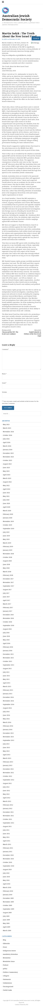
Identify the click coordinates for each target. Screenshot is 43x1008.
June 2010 (6, 877)
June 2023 (6, 467)
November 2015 (8, 658)
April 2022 (6, 489)
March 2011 (7, 844)
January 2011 (7, 851)
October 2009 (7, 905)
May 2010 (6, 880)
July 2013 (6, 744)
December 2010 (8, 855)
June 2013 (6, 747)
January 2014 (7, 729)
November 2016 (8, 618)
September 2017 (8, 586)
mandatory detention (10, 954)
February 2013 (8, 762)
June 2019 (6, 536)
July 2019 (6, 532)
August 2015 (7, 668)
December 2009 (8, 898)
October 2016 (7, 622)
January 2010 (7, 894)
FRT (27, 1004)
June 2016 (6, 636)
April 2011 (6, 841)
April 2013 (6, 754)
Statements (7, 979)
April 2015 (6, 683)
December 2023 (8, 453)
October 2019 (7, 525)
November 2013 (8, 737)
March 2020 (7, 510)
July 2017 (6, 593)
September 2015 (8, 665)
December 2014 (8, 697)
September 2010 (8, 866)
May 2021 (6, 496)
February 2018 (8, 575)
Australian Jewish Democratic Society (17, 17)
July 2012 (6, 787)
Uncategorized (8, 986)
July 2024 (6, 439)
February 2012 (8, 805)
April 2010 (6, 884)
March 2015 (7, 686)
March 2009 (7, 930)
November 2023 (8, 457)
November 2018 (8, 553)
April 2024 (6, 442)
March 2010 (7, 887)
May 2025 (6, 424)
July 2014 (6, 711)
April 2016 (6, 643)
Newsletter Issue (9, 961)
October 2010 (7, 862)
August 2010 (7, 869)
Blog (4, 940)
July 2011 (6, 830)
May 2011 (6, 837)
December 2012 (8, 769)
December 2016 (8, 615)
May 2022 (6, 485)
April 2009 (6, 927)
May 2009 (6, 923)
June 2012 (6, 790)
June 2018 (6, 564)
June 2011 (6, 833)
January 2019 (7, 550)
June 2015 (6, 676)
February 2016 (8, 647)
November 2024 (8, 431)
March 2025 (7, 428)
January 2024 (7, 449)
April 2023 (6, 475)
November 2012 (8, 772)
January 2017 (7, 611)
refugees (6, 976)
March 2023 (7, 478)
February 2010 (8, 891)
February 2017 (8, 607)
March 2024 (7, 446)
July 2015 (6, 672)
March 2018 (7, 571)
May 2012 (6, 794)
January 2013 (7, 765)
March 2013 (7, 758)
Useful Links (7, 990)
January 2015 (7, 693)
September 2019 (8, 528)
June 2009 (6, 920)
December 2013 (8, 733)
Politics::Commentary (10, 972)
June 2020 (6, 503)
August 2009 (7, 912)
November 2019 (8, 521)
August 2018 (7, 561)
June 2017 (6, 597)
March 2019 (7, 543)
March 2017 (7, 604)
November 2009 (8, 902)
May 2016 (6, 640)
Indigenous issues (9, 950)
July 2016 (6, 632)
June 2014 (6, 715)
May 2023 (6, 471)
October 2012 (7, 776)
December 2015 (8, 654)
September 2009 (8, 909)
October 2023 (7, 460)
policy (5, 968)
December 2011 (8, 812)
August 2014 (7, 708)
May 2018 (6, 568)
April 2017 (6, 600)
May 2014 (6, 719)
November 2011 (8, 815)
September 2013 (8, 740)
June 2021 (6, 492)
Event (5, 947)
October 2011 (7, 819)
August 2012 (7, 783)
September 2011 (8, 823)
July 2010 (6, 873)
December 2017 (8, 579)
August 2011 (7, 826)
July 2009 (6, 916)
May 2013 (6, 751)
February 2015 (8, 690)
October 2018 (7, 557)
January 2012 (7, 808)
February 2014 (8, 726)
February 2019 (8, 546)
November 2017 (8, 582)
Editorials (6, 943)
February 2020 (8, 514)
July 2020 (6, 500)
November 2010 (8, 859)
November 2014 (8, 701)
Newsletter (7, 958)
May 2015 (6, 679)
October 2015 (7, 661)
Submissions (7, 983)
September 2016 (8, 625)
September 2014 (8, 704)
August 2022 (7, 482)
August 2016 (7, 629)
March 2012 (7, 801)
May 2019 (6, 539)
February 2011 (8, 848)
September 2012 (8, 780)
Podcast (5, 965)
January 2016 (7, 650)
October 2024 (7, 435)
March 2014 (7, 722)
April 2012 (6, 798)
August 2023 (7, 464)
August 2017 (7, 589)
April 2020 (6, 507)
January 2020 (7, 518)
